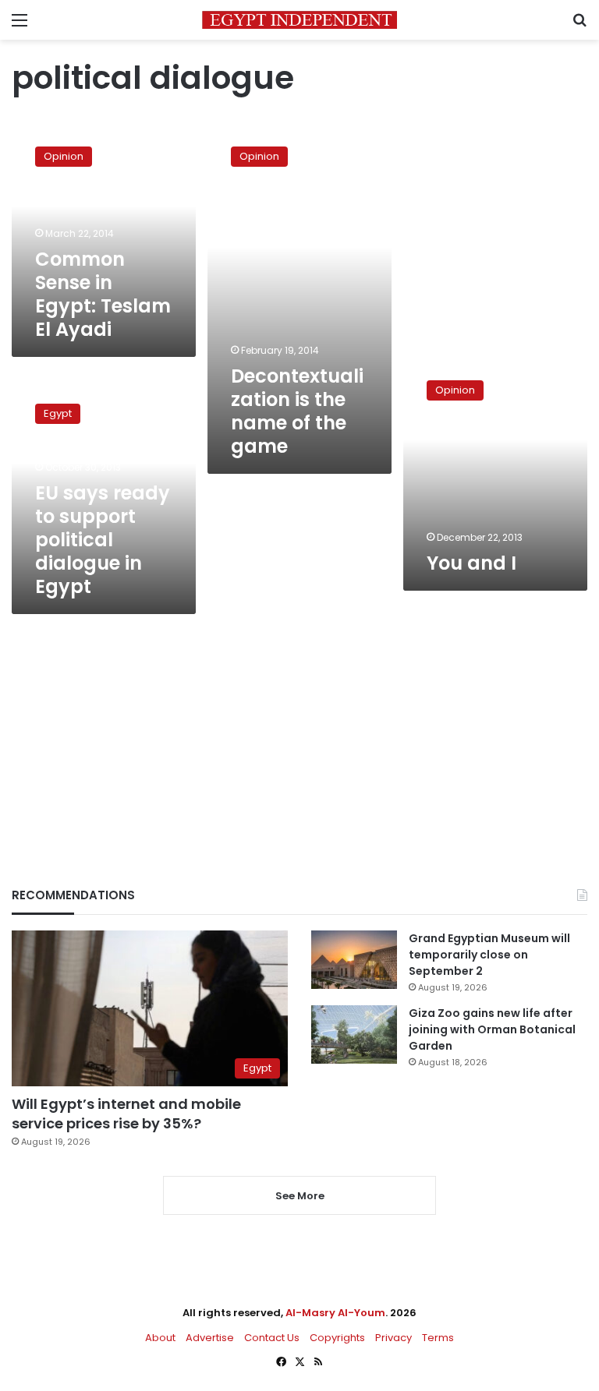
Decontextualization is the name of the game (297, 411)
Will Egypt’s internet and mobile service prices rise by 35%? (126, 1113)
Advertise (210, 1337)
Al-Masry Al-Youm (335, 1312)
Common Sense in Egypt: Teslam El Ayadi (103, 294)
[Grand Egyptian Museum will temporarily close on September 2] (354, 959)
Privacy (393, 1337)
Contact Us (272, 1337)
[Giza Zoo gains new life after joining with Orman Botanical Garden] (354, 1034)
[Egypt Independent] (299, 20)
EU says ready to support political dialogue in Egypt (102, 539)
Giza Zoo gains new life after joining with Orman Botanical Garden (492, 1029)
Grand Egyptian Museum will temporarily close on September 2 (489, 954)
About (160, 1337)
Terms (438, 1337)
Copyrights (337, 1337)
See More (299, 1195)
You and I (471, 563)
